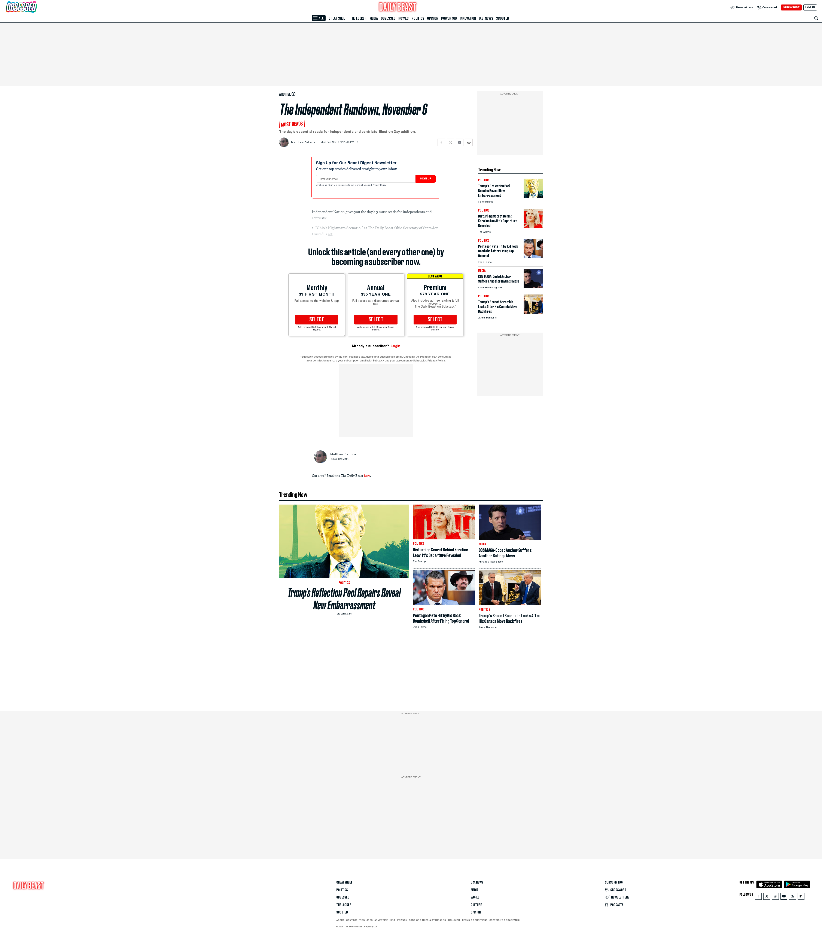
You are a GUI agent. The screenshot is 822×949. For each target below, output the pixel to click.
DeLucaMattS (341, 459)
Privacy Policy (379, 185)
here (367, 475)
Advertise (381, 920)
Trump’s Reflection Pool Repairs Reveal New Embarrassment (344, 599)
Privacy (402, 920)
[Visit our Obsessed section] (35, 7)
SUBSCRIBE (791, 7)
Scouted (502, 18)
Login (395, 346)
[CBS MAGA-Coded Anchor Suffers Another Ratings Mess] (533, 287)
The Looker (358, 18)
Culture (476, 905)
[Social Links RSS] (792, 897)
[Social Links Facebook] (758, 897)
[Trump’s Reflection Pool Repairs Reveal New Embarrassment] (533, 196)
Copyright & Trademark (505, 920)
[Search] (816, 18)
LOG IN (810, 7)
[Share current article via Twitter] (450, 142)
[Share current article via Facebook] (441, 142)
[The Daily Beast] (397, 7)
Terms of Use (361, 185)
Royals (403, 18)
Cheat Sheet (338, 18)
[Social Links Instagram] (775, 897)
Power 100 (449, 18)
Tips (362, 920)
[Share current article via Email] (459, 142)
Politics (418, 18)
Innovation (468, 18)
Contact (351, 920)
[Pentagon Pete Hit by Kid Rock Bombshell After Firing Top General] (533, 257)
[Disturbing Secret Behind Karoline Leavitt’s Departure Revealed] (533, 227)
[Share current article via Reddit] (469, 142)
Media (373, 18)
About (340, 920)
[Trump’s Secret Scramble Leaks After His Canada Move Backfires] (533, 312)
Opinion (432, 18)
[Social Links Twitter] (766, 897)
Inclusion (454, 920)
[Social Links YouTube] (783, 897)
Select (316, 319)
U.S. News (486, 18)
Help (393, 920)
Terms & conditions (474, 920)
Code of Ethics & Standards (427, 920)
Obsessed (388, 18)
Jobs (369, 920)
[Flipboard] (801, 897)
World (475, 897)
